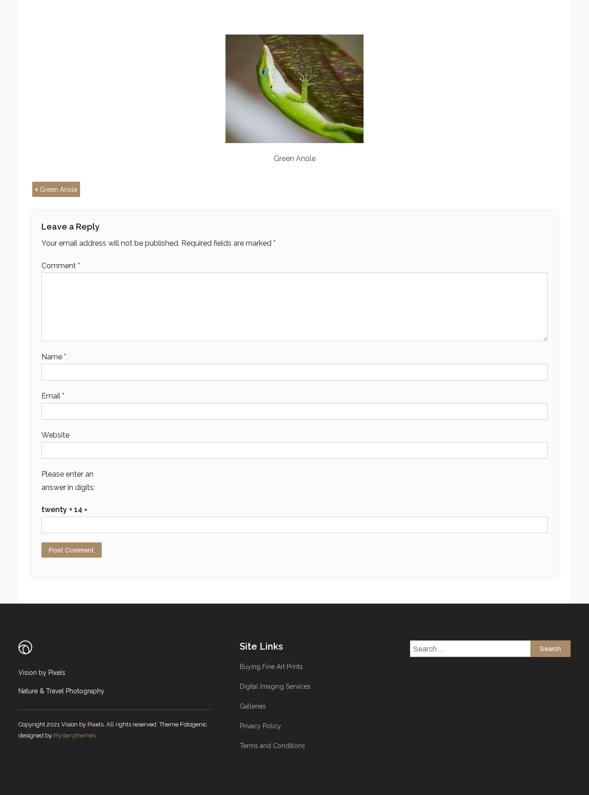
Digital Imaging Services (275, 686)
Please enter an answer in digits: (68, 481)
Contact (376, 20)
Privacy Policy (260, 726)
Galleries (323, 20)
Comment (60, 265)
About (267, 20)
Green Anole (58, 189)
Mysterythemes (74, 735)
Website (55, 435)
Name (53, 356)
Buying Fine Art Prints (271, 666)
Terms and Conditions (272, 745)
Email (52, 396)
